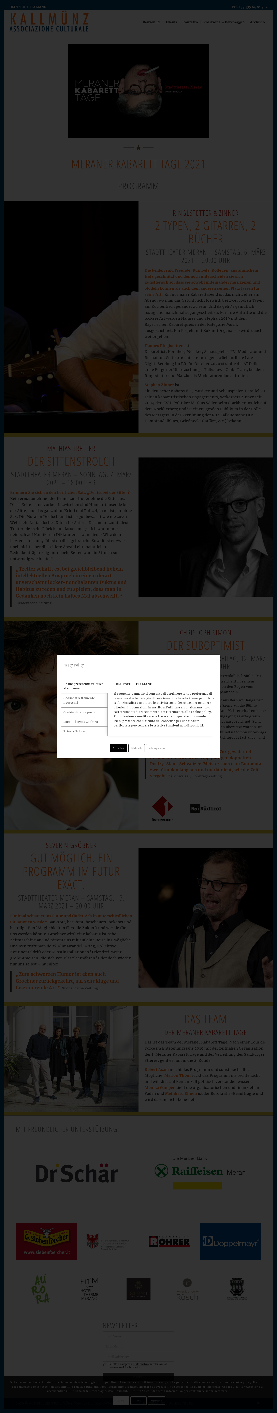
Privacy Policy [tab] (74, 731)
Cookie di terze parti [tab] (79, 712)
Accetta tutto (119, 748)
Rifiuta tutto (136, 748)
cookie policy (201, 712)
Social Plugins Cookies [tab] (80, 722)
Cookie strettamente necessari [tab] (79, 700)
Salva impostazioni (157, 748)
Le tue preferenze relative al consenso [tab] (83, 686)
